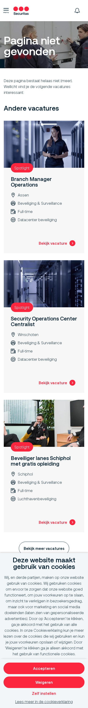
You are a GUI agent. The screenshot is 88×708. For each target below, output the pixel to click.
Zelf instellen (44, 693)
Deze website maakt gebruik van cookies (44, 563)
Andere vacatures (31, 108)
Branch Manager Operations (31, 182)
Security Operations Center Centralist (44, 321)
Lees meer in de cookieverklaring (44, 701)
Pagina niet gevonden (32, 46)
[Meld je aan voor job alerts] (77, 10)
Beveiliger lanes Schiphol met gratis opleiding (41, 461)
